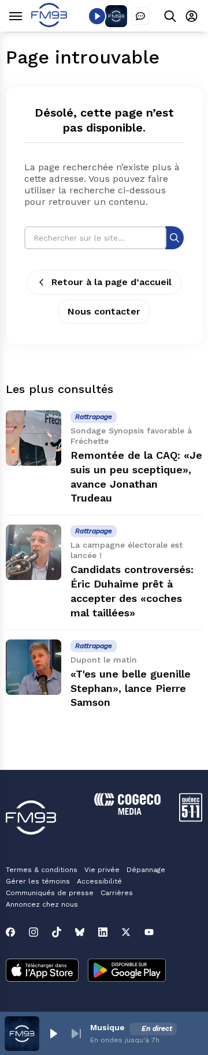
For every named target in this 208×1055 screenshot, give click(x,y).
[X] (126, 932)
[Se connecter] (191, 16)
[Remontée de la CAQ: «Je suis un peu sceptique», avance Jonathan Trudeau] (33, 438)
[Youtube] (149, 932)
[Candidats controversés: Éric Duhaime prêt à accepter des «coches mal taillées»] (33, 552)
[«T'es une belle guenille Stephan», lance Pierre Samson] (33, 667)
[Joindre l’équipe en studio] (140, 16)
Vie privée (102, 870)
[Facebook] (10, 932)
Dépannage (146, 870)
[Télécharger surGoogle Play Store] (127, 971)
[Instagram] (33, 932)
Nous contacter (104, 311)
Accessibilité (99, 881)
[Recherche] (174, 237)
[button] (53, 1033)
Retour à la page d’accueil (111, 281)
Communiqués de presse (50, 893)
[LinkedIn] (102, 932)
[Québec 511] (190, 818)
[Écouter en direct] (97, 16)
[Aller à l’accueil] (49, 23)
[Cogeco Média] (127, 811)
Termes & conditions (41, 870)
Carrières (117, 893)
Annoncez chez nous (42, 904)
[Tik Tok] (56, 932)
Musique (107, 1027)
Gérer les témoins (38, 881)
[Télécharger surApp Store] (42, 971)
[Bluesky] (79, 932)
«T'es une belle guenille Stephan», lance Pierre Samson (130, 688)
